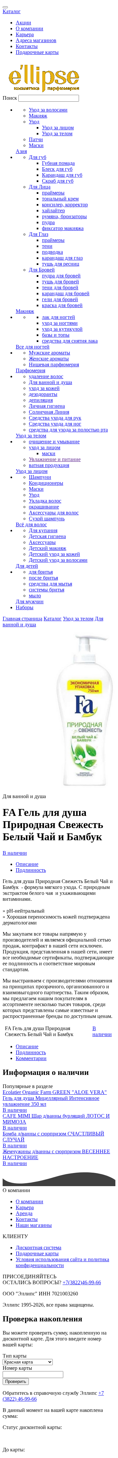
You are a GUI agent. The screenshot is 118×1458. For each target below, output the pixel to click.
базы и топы (55, 335)
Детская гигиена (47, 536)
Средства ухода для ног (55, 424)
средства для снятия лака (70, 341)
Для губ (37, 157)
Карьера (25, 34)
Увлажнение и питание (55, 459)
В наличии (15, 853)
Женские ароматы (49, 358)
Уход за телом (57, 133)
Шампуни (40, 477)
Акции (23, 22)
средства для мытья (50, 583)
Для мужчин (30, 601)
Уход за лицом (58, 127)
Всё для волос (31, 524)
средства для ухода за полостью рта (68, 429)
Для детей (27, 566)
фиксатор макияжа (63, 228)
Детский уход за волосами (58, 560)
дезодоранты (43, 394)
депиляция (41, 400)
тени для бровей (60, 287)
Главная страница (22, 618)
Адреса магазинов (36, 40)
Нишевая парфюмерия (54, 364)
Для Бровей (42, 270)
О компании (29, 28)
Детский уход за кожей (54, 554)
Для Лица (39, 187)
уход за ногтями (60, 323)
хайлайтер (53, 210)
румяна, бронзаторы (64, 216)
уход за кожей (44, 388)
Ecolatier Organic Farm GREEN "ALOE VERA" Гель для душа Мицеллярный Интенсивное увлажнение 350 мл (55, 1098)
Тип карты (15, 1356)
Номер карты (17, 1368)
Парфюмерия (30, 370)
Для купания (43, 530)
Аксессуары (42, 542)
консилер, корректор (65, 204)
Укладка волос (45, 501)
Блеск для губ (57, 169)
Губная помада (58, 163)
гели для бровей (60, 299)
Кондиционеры (46, 483)
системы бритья (46, 589)
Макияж (38, 115)
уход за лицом (44, 447)
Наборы (24, 607)
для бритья (41, 572)
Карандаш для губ (62, 175)
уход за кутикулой (62, 329)
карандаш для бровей (65, 293)
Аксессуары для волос (54, 512)
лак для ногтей (58, 317)
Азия (21, 151)
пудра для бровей (61, 275)
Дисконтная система (38, 1247)
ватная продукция (49, 465)
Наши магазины (34, 1225)
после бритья (43, 578)
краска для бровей (62, 305)
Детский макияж (47, 548)
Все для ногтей (32, 347)
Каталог (12, 11)
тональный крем (60, 198)
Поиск (10, 98)
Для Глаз (38, 234)
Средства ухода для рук (55, 418)
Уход (34, 121)
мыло (35, 595)
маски (48, 453)
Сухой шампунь (47, 518)
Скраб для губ (57, 181)
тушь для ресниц (60, 264)
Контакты (27, 46)
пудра (48, 222)
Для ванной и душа (50, 382)
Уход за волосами (48, 110)
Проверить (15, 1381)
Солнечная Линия (49, 412)
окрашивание (44, 506)
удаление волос (46, 376)
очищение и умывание (54, 441)
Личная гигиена (47, 406)
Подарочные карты (37, 52)
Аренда (24, 1213)
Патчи (36, 139)
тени (47, 246)
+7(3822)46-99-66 (82, 1282)
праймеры (53, 192)
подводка (52, 252)
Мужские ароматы (49, 352)
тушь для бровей (60, 281)
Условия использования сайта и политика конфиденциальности (62, 1262)
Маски (36, 145)
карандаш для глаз (62, 258)
